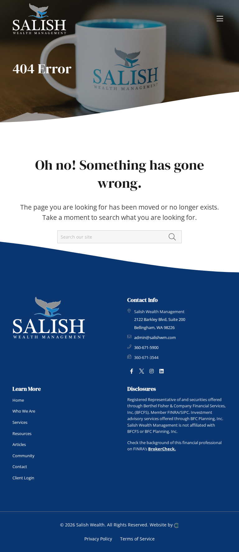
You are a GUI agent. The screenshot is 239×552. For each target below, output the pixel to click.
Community (23, 455)
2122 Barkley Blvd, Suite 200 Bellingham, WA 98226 (159, 323)
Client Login (23, 478)
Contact (19, 466)
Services (19, 422)
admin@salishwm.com (155, 337)
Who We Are (23, 411)
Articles (19, 444)
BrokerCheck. (162, 449)
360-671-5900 (146, 347)
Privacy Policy (98, 539)
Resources (21, 433)
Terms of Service (137, 539)
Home (18, 400)
